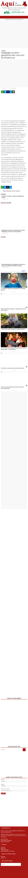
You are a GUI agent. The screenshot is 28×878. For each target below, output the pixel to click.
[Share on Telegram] (10, 91)
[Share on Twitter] (8, 91)
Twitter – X (3, 858)
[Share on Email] (13, 91)
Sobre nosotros (4, 839)
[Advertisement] (14, 34)
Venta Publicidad (5, 849)
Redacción (3, 848)
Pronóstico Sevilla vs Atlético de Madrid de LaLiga (12, 196)
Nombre (2, 779)
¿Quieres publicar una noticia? (8, 851)
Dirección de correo (5, 788)
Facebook (3, 856)
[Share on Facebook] (5, 91)
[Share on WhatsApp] (2, 91)
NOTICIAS (3, 50)
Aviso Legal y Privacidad (6, 840)
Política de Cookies (5, 841)
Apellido (2, 784)
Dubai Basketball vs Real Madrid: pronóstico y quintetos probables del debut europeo (13, 265)
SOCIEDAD (8, 202)
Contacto (3, 847)
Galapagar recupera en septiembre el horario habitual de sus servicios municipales (13, 231)
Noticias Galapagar (12, 88)
